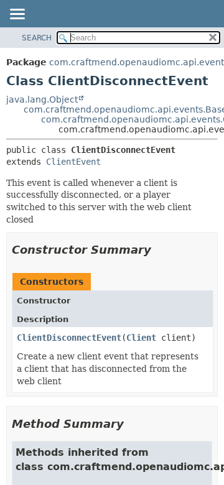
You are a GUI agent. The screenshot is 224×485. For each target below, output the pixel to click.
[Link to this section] (160, 249)
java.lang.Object (42, 99)
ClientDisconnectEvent (69, 338)
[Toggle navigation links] (16, 15)
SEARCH (37, 38)
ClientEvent (73, 162)
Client (141, 338)
